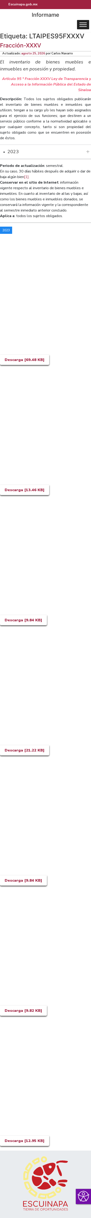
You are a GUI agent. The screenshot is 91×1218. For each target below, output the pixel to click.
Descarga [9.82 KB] (23, 1010)
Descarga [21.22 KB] (25, 750)
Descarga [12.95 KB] (25, 1140)
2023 (13, 152)
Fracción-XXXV (20, 45)
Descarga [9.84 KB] (23, 620)
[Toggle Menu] (83, 25)
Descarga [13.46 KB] (25, 490)
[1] (26, 176)
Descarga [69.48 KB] (25, 359)
